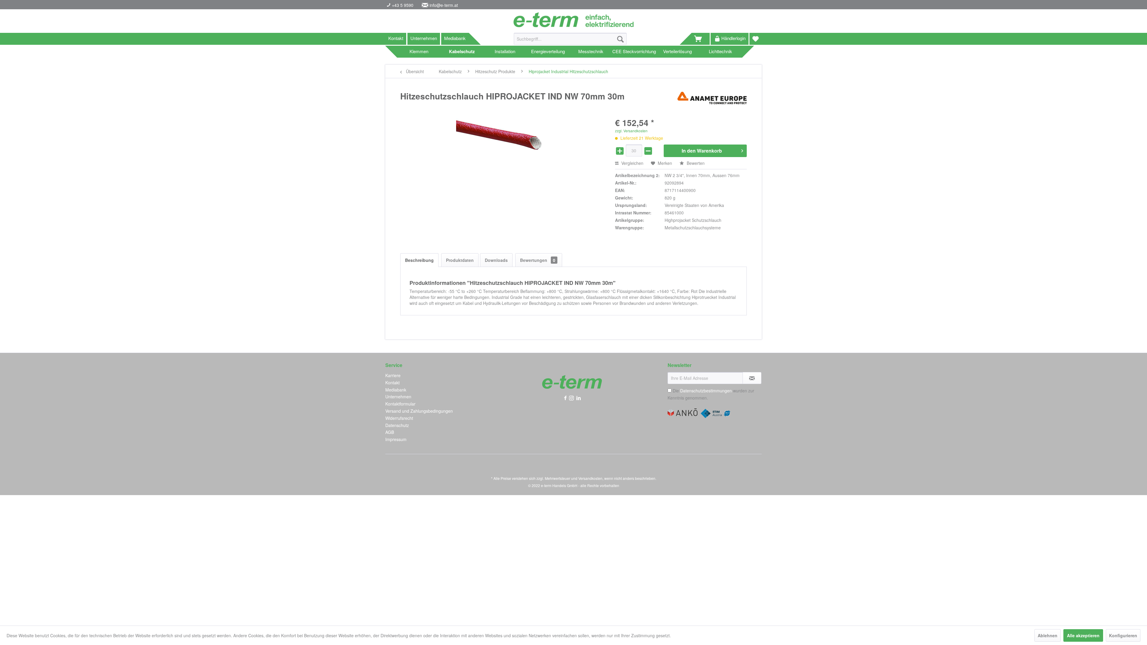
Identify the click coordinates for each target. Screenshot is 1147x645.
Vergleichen (631, 163)
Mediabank (455, 38)
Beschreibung (419, 260)
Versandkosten (590, 478)
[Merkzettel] (755, 39)
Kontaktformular (400, 404)
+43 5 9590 (402, 5)
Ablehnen (1047, 635)
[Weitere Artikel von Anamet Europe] (712, 102)
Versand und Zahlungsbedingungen (419, 411)
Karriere (393, 375)
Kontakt (395, 38)
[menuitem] (570, 42)
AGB (389, 432)
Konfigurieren (1123, 635)
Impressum (396, 439)
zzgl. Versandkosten (631, 130)
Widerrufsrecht (399, 418)
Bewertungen (537, 260)
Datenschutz (397, 425)
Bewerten (695, 163)
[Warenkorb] (701, 39)
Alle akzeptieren (1083, 635)
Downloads (496, 260)
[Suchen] (620, 39)
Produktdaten (460, 260)
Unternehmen (423, 38)
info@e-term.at (444, 5)
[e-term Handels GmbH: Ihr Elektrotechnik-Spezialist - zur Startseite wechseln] (573, 19)
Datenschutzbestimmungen (706, 391)
